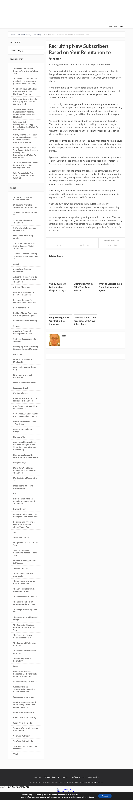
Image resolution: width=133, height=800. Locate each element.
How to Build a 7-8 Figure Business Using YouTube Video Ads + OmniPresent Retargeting (24, 446)
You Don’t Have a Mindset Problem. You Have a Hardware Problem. (24, 91)
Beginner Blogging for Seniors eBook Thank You (24, 301)
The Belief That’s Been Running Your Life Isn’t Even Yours (25, 71)
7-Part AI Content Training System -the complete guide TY (25, 256)
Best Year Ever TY (21, 308)
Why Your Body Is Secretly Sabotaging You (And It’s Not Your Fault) (25, 101)
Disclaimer (18, 354)
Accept (105, 796)
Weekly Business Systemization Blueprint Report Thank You (24, 689)
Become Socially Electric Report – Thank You (24, 293)
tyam (15, 666)
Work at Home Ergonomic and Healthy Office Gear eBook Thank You (25, 705)
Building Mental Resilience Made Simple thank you (25, 314)
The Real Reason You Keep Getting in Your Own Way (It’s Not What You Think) (25, 81)
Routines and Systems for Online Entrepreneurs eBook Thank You (24, 524)
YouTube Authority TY (23, 741)
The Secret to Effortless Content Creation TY (23, 636)
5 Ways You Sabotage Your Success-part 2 (25, 229)
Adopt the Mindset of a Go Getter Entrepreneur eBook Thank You (25, 279)
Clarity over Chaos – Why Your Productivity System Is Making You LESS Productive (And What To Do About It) (25, 152)
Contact (121, 26)
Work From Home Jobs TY (25, 712)
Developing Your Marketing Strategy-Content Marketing (25, 347)
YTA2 (15, 754)
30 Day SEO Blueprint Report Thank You (22, 198)
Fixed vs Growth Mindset (24, 382)
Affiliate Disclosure (21, 287)
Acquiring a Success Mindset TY (22, 270)
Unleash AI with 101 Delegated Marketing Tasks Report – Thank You (25, 674)
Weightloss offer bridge (23, 697)
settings (90, 797)
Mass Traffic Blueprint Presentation (23, 487)
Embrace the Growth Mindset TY (22, 360)
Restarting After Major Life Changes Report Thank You (25, 515)
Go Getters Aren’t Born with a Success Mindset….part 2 (25, 415)
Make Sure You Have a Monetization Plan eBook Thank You (24, 470)
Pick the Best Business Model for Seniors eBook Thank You (24, 501)
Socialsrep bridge (21, 537)
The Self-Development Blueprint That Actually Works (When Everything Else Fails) (24, 113)
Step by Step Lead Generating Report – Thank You (25, 553)
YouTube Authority (21, 736)
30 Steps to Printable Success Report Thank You (25, 206)
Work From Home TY (22, 723)
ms (14, 493)
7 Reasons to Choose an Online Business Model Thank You (24, 246)
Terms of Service (20, 568)
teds (59, 245)
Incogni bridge (19, 462)
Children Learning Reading (25, 320)
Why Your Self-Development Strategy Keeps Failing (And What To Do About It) (25, 126)
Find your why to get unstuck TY (22, 376)
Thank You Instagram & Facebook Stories (24, 590)
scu (14, 532)
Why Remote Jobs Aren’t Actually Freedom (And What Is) (24, 175)
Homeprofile (19, 437)
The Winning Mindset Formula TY (22, 659)
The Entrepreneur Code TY (25, 596)
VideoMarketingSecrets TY (25, 681)
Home (110, 26)
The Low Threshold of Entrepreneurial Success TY (25, 603)
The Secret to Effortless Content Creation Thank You (24, 627)
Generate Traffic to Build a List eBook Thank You (25, 399)
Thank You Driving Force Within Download (24, 582)
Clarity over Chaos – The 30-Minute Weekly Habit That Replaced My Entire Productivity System (25, 139)
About (116, 26)
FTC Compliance (20, 393)
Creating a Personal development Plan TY (22, 332)
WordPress (99, 782)
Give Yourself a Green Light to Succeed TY (25, 407)
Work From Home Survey (24, 717)
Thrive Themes (79, 782)
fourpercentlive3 (20, 388)
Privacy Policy (19, 509)
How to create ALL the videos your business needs (25, 456)
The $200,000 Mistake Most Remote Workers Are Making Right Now (25, 165)
